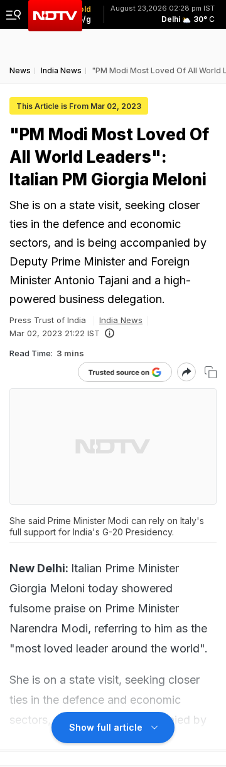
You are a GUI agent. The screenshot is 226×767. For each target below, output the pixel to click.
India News (121, 320)
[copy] (211, 372)
